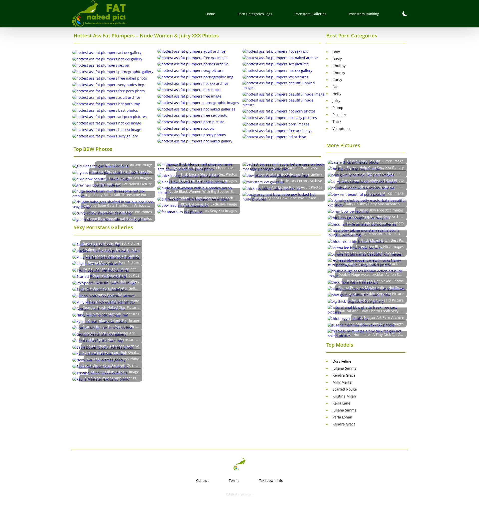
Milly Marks (342, 382)
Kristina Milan (344, 396)
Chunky (339, 72)
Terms (234, 480)
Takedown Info (271, 480)
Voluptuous (342, 128)
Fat (335, 86)
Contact (202, 480)
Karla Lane (341, 403)
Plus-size (340, 114)
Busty (337, 58)
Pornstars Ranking (364, 13)
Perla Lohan (342, 417)
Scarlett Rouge (345, 389)
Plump (338, 107)
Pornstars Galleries (310, 13)
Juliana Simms (344, 368)
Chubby (339, 65)
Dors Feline (342, 361)
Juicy (336, 100)
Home (210, 13)
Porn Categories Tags (255, 13)
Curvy (337, 79)
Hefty (337, 93)
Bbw (336, 51)
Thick (337, 121)
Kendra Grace (344, 375)
